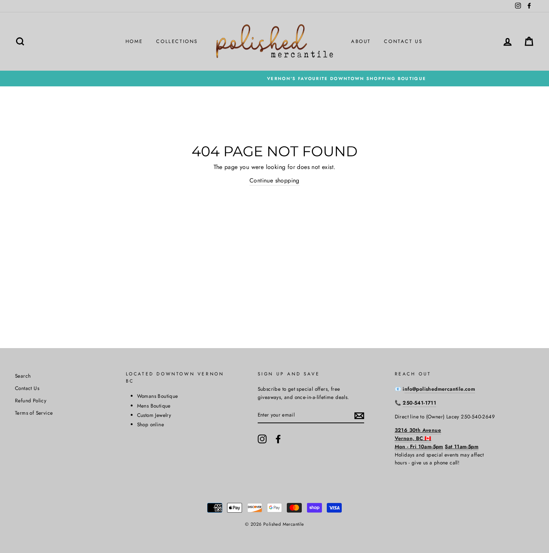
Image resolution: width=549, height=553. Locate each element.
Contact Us (403, 41)
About (361, 41)
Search (23, 376)
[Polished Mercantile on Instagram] (262, 438)
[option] (274, 78)
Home (134, 41)
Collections (177, 41)
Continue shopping (274, 180)
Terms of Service (34, 413)
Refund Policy (30, 400)
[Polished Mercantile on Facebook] (278, 438)
